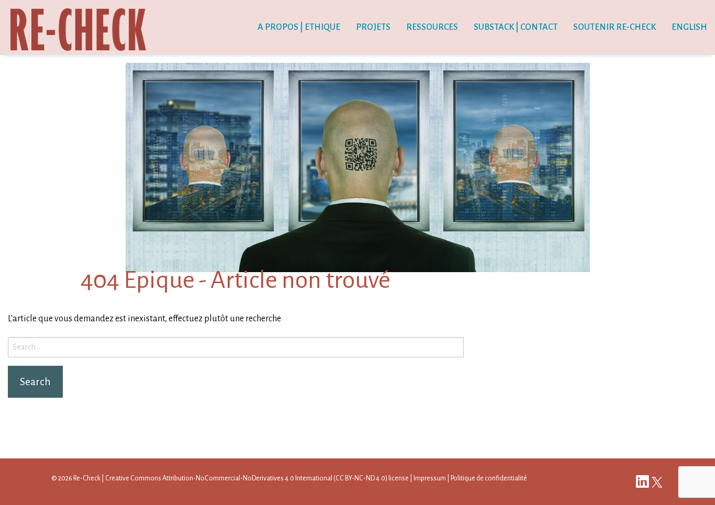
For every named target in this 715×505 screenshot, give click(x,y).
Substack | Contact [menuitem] (515, 27)
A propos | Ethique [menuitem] (299, 27)
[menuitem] (689, 28)
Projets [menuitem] (373, 27)
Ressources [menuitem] (432, 27)
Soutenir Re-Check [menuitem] (614, 27)
